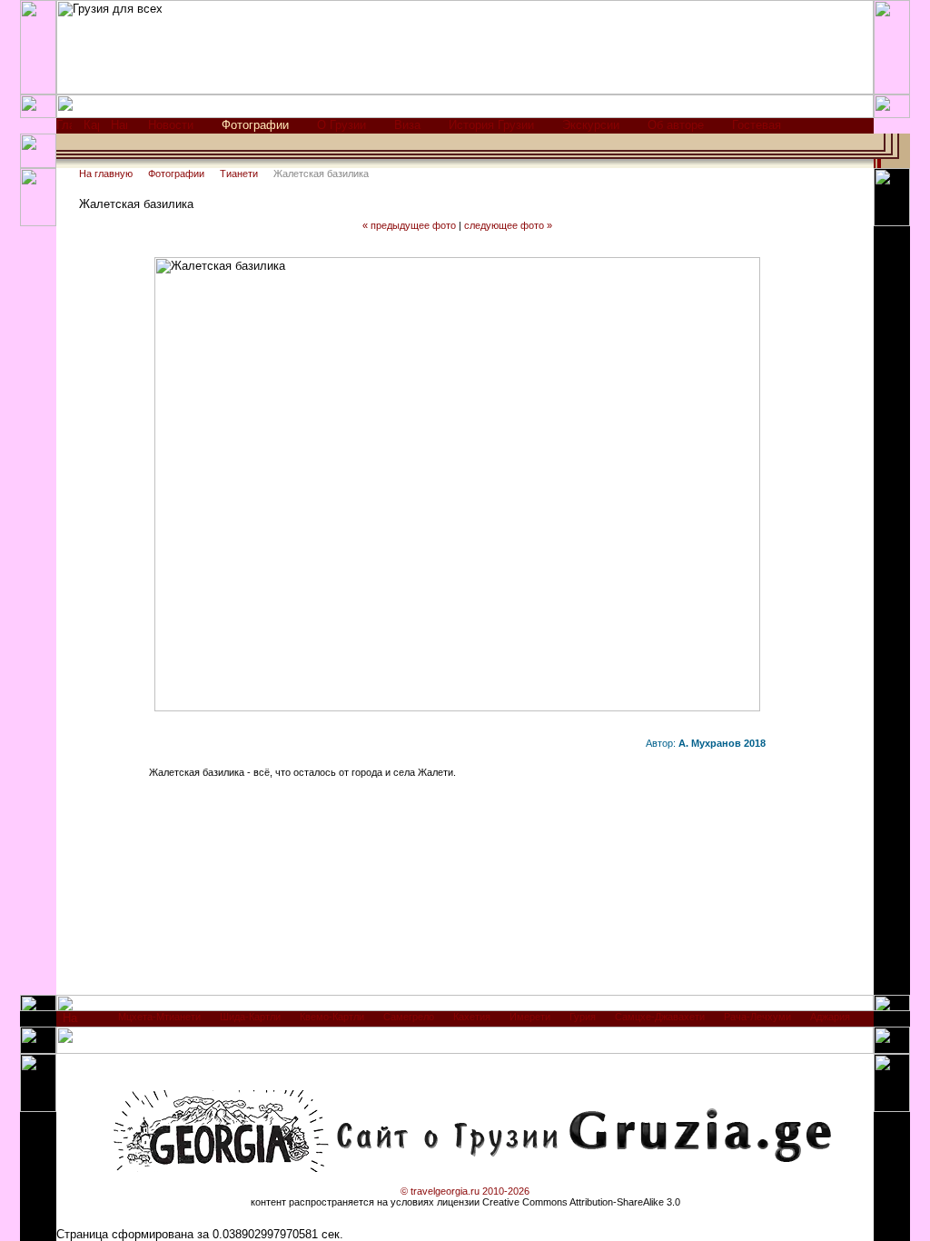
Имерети (530, 1016)
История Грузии (491, 125)
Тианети (239, 173)
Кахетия (471, 1016)
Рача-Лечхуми (757, 1016)
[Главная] (64, 129)
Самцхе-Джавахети (660, 1016)
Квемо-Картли (332, 1016)
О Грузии (341, 125)
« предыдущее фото (409, 225)
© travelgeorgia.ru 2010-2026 (465, 1191)
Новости (170, 125)
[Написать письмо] (119, 129)
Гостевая (756, 125)
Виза (407, 125)
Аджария (830, 1016)
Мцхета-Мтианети (159, 1016)
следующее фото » (508, 225)
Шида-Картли (250, 1016)
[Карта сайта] (91, 129)
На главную (106, 173)
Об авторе (676, 125)
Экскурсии (590, 125)
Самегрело (408, 1016)
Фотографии (176, 173)
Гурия (582, 1016)
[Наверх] (70, 1022)
